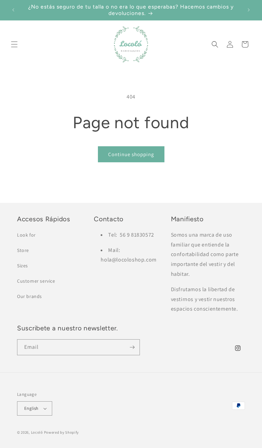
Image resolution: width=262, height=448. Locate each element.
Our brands (29, 296)
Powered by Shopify (61, 432)
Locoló (37, 432)
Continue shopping (131, 154)
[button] (14, 44)
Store (23, 250)
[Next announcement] (248, 9)
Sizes (22, 266)
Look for (26, 235)
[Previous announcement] (13, 9)
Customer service (36, 281)
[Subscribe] (132, 347)
